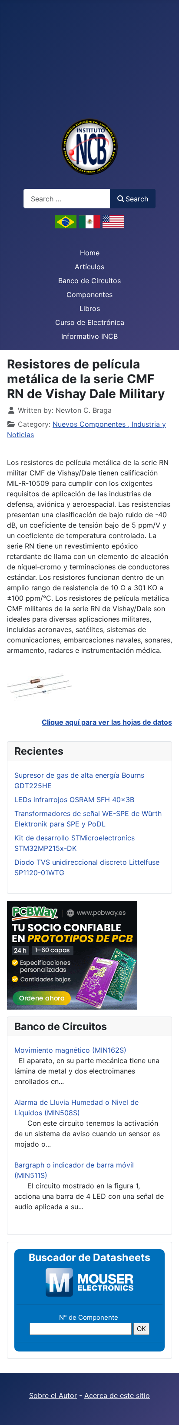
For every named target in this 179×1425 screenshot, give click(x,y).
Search (137, 198)
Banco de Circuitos (89, 280)
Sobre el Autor (53, 1395)
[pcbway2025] (72, 954)
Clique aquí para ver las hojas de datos (107, 722)
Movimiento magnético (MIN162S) (70, 1050)
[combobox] (66, 198)
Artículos (89, 266)
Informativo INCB (89, 336)
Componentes (89, 294)
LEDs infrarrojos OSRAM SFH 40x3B (74, 799)
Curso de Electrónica (89, 322)
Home (89, 252)
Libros (90, 308)
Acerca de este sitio (117, 1395)
